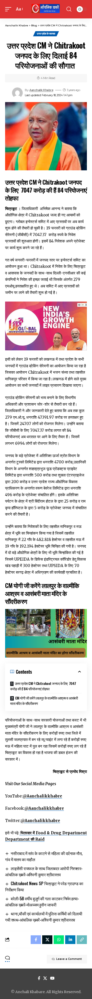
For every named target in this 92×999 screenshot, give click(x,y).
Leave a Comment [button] (69, 959)
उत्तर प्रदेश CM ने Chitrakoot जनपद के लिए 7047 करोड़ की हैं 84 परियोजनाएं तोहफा (43, 686)
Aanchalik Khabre (41, 90)
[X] (45, 978)
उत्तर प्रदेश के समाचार (46, 33)
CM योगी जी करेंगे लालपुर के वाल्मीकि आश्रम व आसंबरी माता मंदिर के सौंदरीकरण (44, 700)
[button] (9, 9)
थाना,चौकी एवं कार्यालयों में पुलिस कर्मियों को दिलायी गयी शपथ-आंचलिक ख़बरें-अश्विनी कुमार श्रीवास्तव (43, 917)
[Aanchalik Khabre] (46, 9)
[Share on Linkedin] (70, 939)
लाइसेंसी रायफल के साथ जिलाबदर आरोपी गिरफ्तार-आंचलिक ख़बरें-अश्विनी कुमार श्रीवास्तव (44, 871)
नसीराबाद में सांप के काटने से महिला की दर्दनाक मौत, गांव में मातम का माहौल (44, 856)
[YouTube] (52, 978)
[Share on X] (47, 939)
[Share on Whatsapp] (59, 939)
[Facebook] (39, 978)
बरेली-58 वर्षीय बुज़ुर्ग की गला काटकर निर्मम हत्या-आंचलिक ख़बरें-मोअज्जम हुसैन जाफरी (42, 901)
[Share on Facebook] (36, 939)
